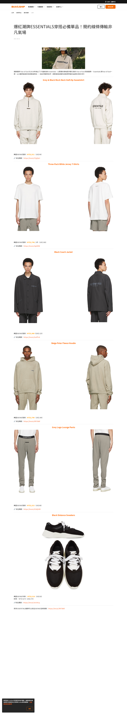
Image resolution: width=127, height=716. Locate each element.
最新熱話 (18, 13)
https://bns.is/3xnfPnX (32, 337)
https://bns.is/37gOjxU (32, 158)
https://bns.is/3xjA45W (32, 246)
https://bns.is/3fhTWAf (32, 421)
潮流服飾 (26, 13)
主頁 (12, 13)
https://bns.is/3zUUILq (31, 602)
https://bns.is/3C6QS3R (32, 509)
